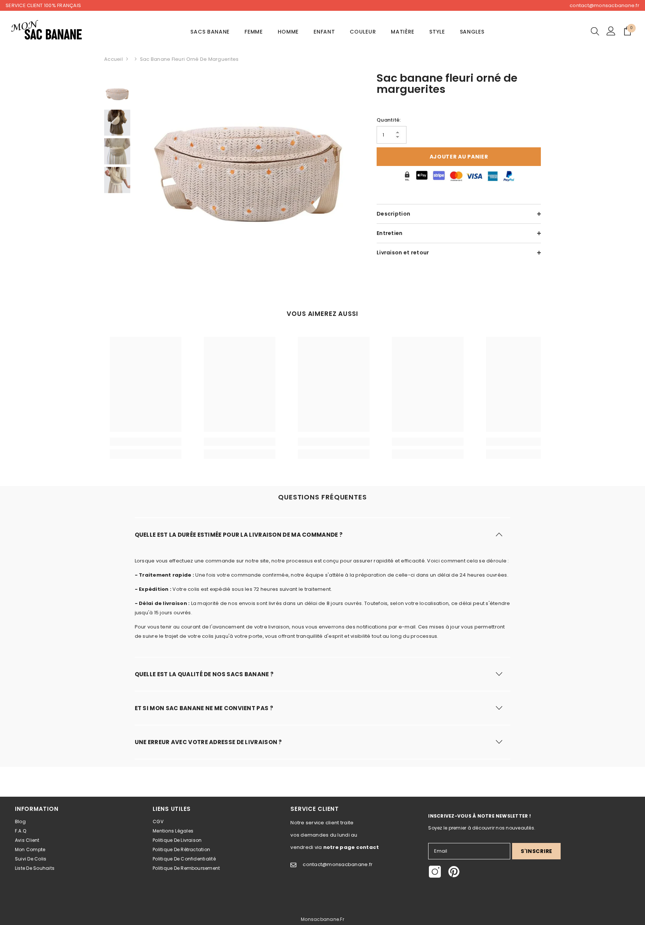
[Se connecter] (611, 30)
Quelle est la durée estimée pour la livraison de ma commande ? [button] (239, 535)
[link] (145, 442)
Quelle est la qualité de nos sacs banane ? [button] (204, 674)
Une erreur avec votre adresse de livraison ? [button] (208, 742)
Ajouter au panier (459, 156)
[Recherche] (595, 30)
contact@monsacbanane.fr (604, 5)
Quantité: (389, 119)
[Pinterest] (454, 871)
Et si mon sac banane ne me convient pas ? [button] (204, 708)
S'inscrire (536, 851)
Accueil (113, 59)
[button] (323, 534)
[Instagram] (435, 871)
